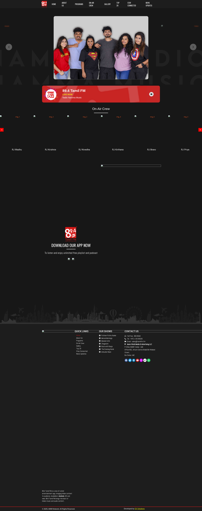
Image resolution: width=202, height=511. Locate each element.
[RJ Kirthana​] (118, 131)
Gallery (107, 4)
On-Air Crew (91, 4)
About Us (64, 4)
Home (54, 4)
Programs (79, 4)
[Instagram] (141, 360)
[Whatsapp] (148, 360)
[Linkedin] (133, 360)
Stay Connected (132, 4)
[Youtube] (137, 360)
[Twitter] (130, 360)
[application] (152, 94)
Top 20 (117, 4)
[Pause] (151, 94)
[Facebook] (126, 360)
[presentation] (9, 47)
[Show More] (17, 131)
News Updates (149, 4)
